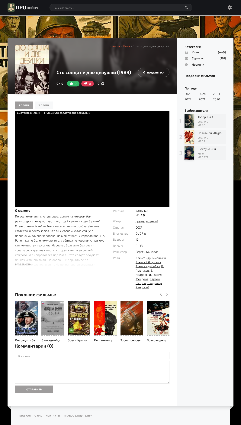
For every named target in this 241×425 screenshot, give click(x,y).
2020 (216, 99)
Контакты (53, 415)
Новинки (198, 64)
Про (27, 7)
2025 (188, 93)
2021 (202, 99)
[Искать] (186, 7)
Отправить (34, 389)
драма (140, 221)
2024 (202, 93)
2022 (188, 99)
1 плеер (24, 105)
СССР (139, 227)
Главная (114, 46)
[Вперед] (166, 294)
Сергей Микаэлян (148, 251)
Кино (126, 46)
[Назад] (161, 294)
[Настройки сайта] (229, 7)
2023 (216, 93)
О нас (38, 415)
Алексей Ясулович (148, 262)
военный (152, 221)
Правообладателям (78, 415)
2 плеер (43, 105)
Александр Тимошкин (151, 258)
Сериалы (198, 58)
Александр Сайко (148, 266)
